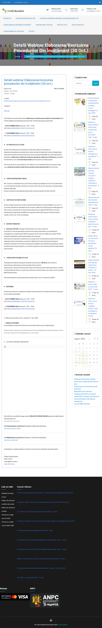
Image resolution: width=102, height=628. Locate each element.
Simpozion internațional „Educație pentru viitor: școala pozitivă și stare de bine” (86, 381)
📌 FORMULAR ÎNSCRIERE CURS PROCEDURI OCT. (19, 128)
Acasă (17, 56)
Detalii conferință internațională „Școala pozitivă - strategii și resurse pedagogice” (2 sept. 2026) (93, 105)
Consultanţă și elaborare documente (17, 25)
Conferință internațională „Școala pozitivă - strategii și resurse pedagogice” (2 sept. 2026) (45, 493)
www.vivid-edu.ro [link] (9, 464)
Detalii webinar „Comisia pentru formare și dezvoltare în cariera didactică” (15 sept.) (93, 243)
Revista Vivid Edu (78, 25)
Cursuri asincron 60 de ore (25, 18)
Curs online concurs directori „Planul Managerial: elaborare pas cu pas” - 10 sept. (42, 540)
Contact (31, 31)
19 (83, 359)
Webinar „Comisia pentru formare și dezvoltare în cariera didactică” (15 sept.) (41, 559)
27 (86, 362)
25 (79, 362)
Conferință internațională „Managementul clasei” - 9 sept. (35, 530)
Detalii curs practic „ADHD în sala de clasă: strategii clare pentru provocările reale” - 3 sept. (93, 130)
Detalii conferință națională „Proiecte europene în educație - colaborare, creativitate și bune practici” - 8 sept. (93, 178)
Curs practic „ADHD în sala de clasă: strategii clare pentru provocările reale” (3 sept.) (43, 502)
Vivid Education (62, 625)
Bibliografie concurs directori (83, 391)
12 (83, 355)
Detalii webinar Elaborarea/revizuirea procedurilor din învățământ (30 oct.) (55, 56)
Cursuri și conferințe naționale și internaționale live (59, 18)
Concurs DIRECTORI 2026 (44, 25)
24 (76, 362)
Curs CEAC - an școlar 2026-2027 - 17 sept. (30, 577)
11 (79, 355)
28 (79, 348)
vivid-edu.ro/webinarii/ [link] (11, 440)
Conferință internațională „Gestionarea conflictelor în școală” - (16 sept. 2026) (41, 568)
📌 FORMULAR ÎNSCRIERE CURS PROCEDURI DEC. (19, 136)
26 (83, 362)
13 (86, 355)
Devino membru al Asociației (13, 31)
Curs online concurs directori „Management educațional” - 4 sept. (37, 511)
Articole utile (62, 25)
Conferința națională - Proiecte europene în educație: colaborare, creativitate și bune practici (46, 521)
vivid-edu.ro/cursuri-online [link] (12, 428)
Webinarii (7, 111)
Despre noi (7, 18)
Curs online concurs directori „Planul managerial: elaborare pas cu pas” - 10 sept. (42, 549)
